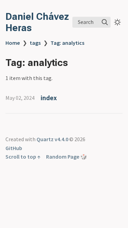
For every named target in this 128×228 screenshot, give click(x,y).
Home (12, 42)
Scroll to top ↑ (23, 156)
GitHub (13, 148)
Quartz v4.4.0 (52, 139)
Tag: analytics (67, 42)
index (49, 98)
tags (35, 42)
